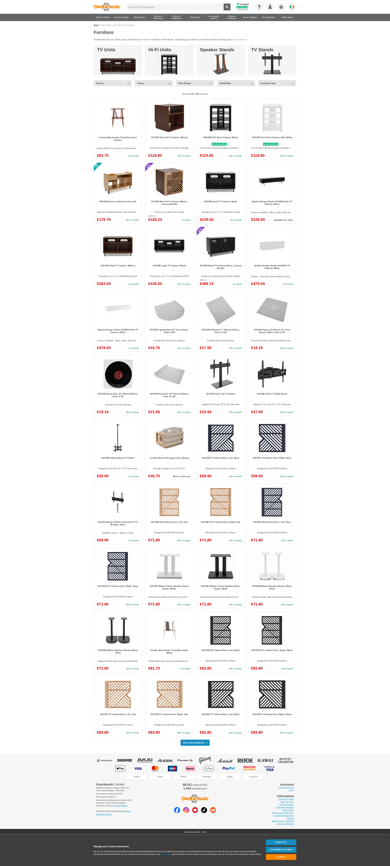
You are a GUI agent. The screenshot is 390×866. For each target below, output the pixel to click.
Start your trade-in (286, 805)
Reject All (281, 842)
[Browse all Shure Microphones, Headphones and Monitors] (127, 760)
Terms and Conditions (285, 807)
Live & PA (253, 777)
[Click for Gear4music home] (107, 6)
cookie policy (166, 854)
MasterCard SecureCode (249, 768)
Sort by (100, 83)
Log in (291, 790)
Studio (230, 777)
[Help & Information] (259, 7)
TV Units (106, 49)
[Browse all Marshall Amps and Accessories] (227, 760)
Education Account (286, 787)
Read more (238, 39)
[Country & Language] (292, 7)
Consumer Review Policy (283, 816)
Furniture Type (268, 83)
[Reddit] (213, 812)
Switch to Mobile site (285, 824)
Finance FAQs (288, 810)
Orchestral (206, 777)
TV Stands (262, 49)
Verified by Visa (269, 768)
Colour (140, 83)
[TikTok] (204, 812)
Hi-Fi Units (160, 49)
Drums (160, 777)
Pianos (183, 777)
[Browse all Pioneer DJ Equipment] (187, 760)
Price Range (184, 83)
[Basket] (281, 7)
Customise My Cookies (281, 850)
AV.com (128, 811)
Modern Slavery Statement (283, 821)
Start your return (287, 802)
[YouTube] (195, 812)
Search (227, 7)
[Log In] (270, 7)
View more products (193, 742)
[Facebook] (177, 812)
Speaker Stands (217, 49)
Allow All (281, 857)
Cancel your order (286, 799)
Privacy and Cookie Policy (283, 813)
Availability (225, 83)
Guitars (137, 777)
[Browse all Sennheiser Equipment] (107, 760)
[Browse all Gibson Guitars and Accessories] (207, 760)
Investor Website (121, 806)
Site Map (290, 818)
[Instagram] (186, 812)
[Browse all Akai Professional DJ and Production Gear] (147, 760)
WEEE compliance (104, 814)
